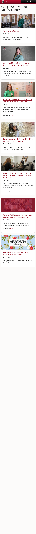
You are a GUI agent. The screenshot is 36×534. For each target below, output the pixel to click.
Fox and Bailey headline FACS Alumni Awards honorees (15, 254)
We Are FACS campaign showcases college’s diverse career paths (17, 216)
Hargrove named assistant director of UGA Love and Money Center (17, 100)
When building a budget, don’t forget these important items (16, 64)
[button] (31, 1)
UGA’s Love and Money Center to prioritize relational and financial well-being (17, 175)
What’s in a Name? (11, 31)
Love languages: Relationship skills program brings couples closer (18, 140)
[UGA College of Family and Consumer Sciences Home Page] (10, 2)
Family (12, 115)
